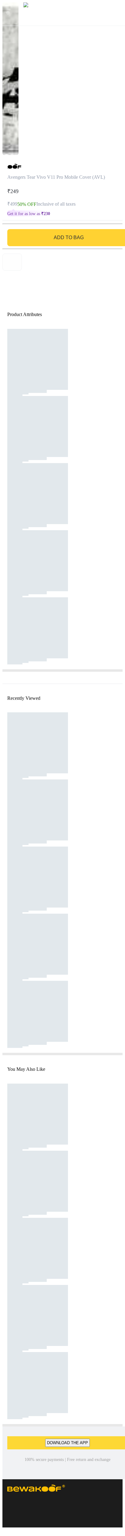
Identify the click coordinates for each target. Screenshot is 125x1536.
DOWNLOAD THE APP (67, 1443)
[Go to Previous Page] (8, 13)
